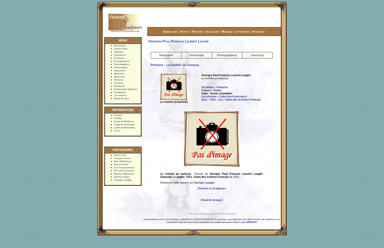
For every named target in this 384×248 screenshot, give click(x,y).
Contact (118, 115)
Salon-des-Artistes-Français (243, 99)
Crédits (118, 118)
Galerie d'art (120, 49)
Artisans (118, 52)
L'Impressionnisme (124, 124)
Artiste (185, 31)
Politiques (119, 86)
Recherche (120, 45)
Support (206, 90)
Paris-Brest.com (228, 214)
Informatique (121, 67)
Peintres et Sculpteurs (212, 188)
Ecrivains (119, 58)
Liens (117, 130)
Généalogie (197, 55)
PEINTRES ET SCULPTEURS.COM (125, 31)
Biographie (166, 55)
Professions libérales (125, 89)
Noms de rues (121, 98)
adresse (251, 222)
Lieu (220, 99)
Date (204, 99)
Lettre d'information (124, 127)
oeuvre (184, 182)
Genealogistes (122, 64)
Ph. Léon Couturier (124, 170)
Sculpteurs (120, 92)
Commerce (120, 55)
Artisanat (258, 31)
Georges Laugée (123, 180)
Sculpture (212, 31)
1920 (212, 99)
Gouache (222, 87)
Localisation (209, 96)
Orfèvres (119, 80)
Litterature (242, 31)
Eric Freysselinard (124, 167)
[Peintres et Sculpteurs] (125, 30)
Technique (207, 87)
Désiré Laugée (122, 177)
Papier (218, 90)
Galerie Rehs (121, 164)
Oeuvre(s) (257, 55)
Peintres (118, 83)
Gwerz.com (120, 155)
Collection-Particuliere (233, 96)
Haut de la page (212, 200)
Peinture (197, 31)
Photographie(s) (227, 55)
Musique (227, 31)
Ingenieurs (120, 70)
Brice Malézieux (122, 161)
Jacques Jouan (122, 158)
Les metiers (120, 95)
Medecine (119, 73)
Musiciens (119, 76)
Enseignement (122, 61)
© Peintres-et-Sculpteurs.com (202, 214)
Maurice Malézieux (124, 174)
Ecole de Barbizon (124, 121)
